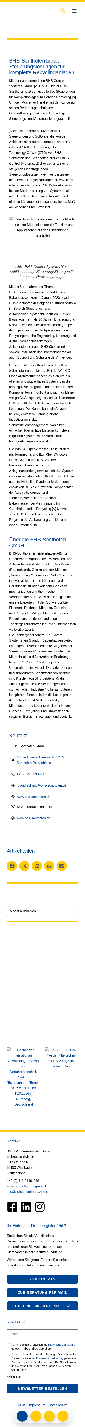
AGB (21, 1405)
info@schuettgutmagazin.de (27, 1191)
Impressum (36, 1405)
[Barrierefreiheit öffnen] (63, 1416)
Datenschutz (58, 1405)
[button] (74, 11)
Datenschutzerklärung (61, 1344)
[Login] (22, 1416)
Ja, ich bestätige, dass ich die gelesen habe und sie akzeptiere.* (43, 1346)
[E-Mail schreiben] (35, 1416)
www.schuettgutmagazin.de (27, 1186)
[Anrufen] (49, 1416)
